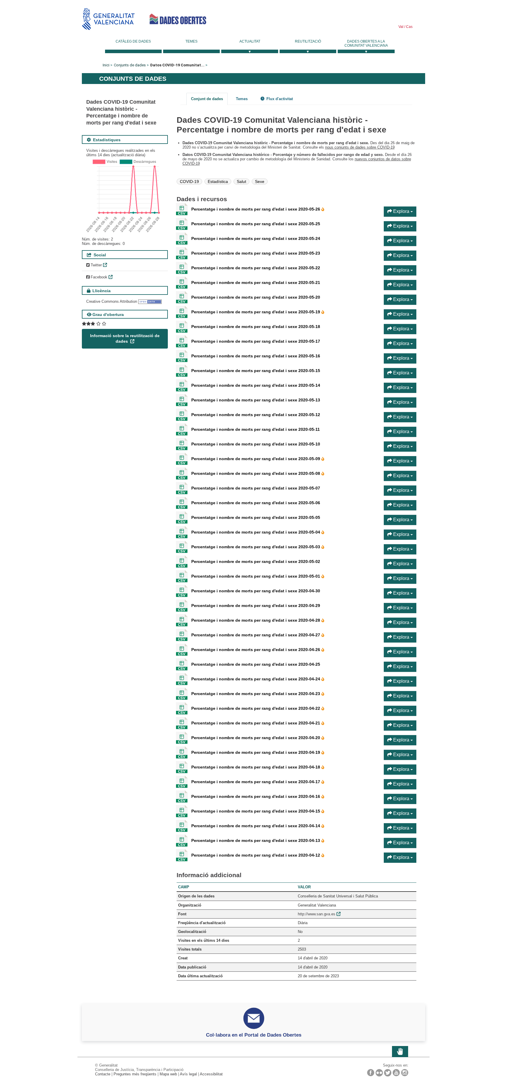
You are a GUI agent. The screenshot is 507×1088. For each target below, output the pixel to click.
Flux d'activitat (279, 99)
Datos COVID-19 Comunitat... (177, 65)
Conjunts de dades (130, 65)
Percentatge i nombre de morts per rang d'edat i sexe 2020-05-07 (255, 488)
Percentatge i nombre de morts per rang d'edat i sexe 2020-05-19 (256, 312)
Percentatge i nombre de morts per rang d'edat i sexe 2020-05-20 (255, 297)
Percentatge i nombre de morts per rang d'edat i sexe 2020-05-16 (255, 356)
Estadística (218, 181)
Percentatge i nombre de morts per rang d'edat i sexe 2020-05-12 (255, 414)
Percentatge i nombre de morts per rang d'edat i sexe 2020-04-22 (256, 708)
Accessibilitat (211, 1074)
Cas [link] (409, 26)
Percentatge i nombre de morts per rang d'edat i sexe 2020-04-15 (256, 811)
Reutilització (308, 41)
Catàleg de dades (133, 41)
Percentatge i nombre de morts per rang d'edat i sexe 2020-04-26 (256, 649)
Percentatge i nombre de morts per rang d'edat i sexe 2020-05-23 (255, 253)
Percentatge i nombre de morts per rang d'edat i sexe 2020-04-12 (256, 855)
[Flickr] (379, 1073)
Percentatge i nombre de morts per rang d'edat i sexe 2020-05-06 (255, 502)
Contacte (102, 1074)
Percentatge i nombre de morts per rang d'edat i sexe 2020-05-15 (255, 370)
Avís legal (188, 1074)
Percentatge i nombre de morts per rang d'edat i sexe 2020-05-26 (256, 209)
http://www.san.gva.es (316, 914)
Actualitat (249, 41)
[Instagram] (404, 1072)
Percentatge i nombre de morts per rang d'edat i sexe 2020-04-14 (256, 825)
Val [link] (400, 26)
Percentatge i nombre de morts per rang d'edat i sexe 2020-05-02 (255, 561)
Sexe (259, 181)
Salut (241, 181)
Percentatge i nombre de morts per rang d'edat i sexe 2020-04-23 (256, 693)
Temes (191, 41)
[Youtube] (396, 1072)
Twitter (95, 265)
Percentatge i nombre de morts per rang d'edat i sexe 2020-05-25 (255, 223)
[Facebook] (370, 1072)
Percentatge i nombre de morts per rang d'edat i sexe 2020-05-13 (255, 400)
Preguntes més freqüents (135, 1074)
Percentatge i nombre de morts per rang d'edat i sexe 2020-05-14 (255, 385)
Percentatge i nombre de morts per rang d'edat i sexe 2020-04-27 (256, 635)
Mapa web (168, 1074)
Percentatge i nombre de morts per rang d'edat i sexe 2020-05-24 (255, 238)
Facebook (98, 277)
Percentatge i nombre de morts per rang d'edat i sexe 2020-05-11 (255, 429)
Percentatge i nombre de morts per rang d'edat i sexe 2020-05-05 (255, 517)
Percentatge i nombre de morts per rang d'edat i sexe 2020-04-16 (256, 796)
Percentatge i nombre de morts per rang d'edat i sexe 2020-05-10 (255, 444)
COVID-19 (189, 181)
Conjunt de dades (207, 99)
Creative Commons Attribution (111, 301)
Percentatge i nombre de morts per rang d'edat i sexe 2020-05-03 (256, 546)
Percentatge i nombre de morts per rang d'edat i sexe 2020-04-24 (256, 679)
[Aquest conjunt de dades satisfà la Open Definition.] (150, 301)
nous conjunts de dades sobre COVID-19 (360, 147)
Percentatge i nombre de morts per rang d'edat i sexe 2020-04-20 (256, 737)
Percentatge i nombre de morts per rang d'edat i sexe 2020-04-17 (256, 781)
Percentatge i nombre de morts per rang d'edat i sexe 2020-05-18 (255, 326)
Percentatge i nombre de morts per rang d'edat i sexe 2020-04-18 (256, 767)
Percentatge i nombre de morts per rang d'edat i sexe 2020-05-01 (256, 576)
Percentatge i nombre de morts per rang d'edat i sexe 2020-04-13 (256, 840)
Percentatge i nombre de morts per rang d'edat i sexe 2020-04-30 (255, 590)
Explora (401, 211)
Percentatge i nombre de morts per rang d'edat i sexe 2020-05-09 (256, 458)
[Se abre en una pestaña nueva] (94, 324)
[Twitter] (387, 1073)
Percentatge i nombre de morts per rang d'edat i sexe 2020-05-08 (256, 473)
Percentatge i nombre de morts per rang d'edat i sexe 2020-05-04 (256, 532)
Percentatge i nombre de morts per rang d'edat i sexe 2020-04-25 (255, 664)
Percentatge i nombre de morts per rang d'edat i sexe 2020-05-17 (255, 341)
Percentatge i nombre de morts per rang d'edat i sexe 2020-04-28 (256, 620)
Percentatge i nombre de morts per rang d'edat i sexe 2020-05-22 (255, 267)
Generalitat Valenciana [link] (108, 19)
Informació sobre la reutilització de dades (125, 338)
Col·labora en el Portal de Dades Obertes (253, 1035)
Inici (106, 65)
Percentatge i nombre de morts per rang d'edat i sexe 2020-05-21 (255, 282)
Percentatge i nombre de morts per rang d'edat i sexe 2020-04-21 (256, 723)
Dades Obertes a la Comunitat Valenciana (366, 43)
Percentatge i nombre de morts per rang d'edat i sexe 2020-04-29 (255, 605)
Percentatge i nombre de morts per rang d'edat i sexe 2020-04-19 (256, 752)
